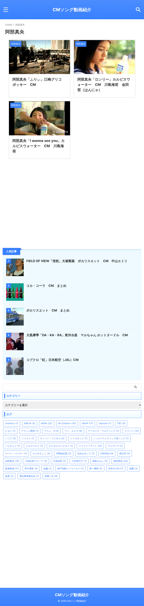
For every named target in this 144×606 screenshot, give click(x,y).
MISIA (46, 423)
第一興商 (95, 468)
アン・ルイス (73, 430)
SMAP (87, 423)
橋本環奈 (120, 461)
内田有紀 (106, 453)
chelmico (11, 423)
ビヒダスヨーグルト (61, 445)
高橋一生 (51, 476)
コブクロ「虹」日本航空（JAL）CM (52, 360)
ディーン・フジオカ (52, 438)
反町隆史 (12, 461)
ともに (10, 430)
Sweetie (105, 423)
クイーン (132, 430)
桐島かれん (100, 461)
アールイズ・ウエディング (103, 430)
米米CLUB (115, 468)
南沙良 (124, 453)
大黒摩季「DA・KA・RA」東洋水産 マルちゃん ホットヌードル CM (78, 335)
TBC (121, 423)
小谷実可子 (79, 461)
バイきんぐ (12, 445)
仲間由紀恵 (63, 453)
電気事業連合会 (29, 476)
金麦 (9, 476)
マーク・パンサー (16, 453)
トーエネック (78, 438)
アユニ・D (51, 430)
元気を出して (86, 453)
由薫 (47, 468)
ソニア (10, 438)
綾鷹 (133, 468)
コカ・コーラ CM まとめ (46, 285)
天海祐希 (59, 461)
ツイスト (28, 438)
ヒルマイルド (34, 445)
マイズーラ (115, 445)
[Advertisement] (29, 219)
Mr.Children (67, 423)
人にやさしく (41, 453)
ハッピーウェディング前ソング (111, 438)
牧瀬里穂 (12, 468)
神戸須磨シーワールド (70, 468)
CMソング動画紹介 (72, 9)
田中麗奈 (31, 468)
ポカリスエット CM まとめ (48, 310)
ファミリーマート (90, 445)
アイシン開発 (29, 430)
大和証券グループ (36, 461)
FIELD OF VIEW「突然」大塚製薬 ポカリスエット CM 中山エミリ (76, 261)
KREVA (29, 423)
